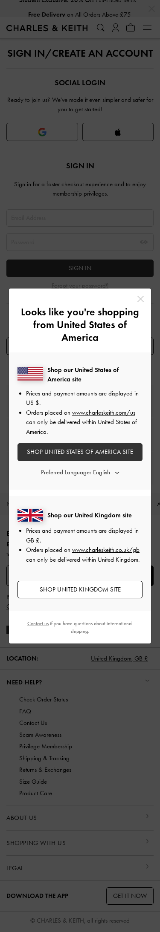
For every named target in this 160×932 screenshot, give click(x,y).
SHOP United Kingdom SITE (80, 589)
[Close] (140, 299)
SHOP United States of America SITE (80, 452)
